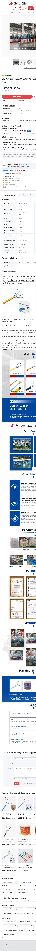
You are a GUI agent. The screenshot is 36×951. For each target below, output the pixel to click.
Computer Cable (7, 909)
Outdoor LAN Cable (7, 892)
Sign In (4, 187)
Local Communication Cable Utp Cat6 (13, 930)
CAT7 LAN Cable (22, 889)
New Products (21, 886)
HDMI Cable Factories (24, 922)
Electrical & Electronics (12, 13)
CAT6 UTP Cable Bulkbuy (10, 934)
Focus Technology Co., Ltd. (22, 944)
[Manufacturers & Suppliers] (18, 3)
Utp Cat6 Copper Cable (26, 926)
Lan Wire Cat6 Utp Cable (9, 926)
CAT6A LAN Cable (6, 889)
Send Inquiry (17, 96)
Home (3, 13)
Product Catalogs (26, 882)
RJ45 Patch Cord (22, 892)
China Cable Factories (9, 922)
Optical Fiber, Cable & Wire (25, 13)
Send (16, 783)
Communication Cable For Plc (11, 913)
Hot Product (5, 886)
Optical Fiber (19, 909)
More (3, 938)
